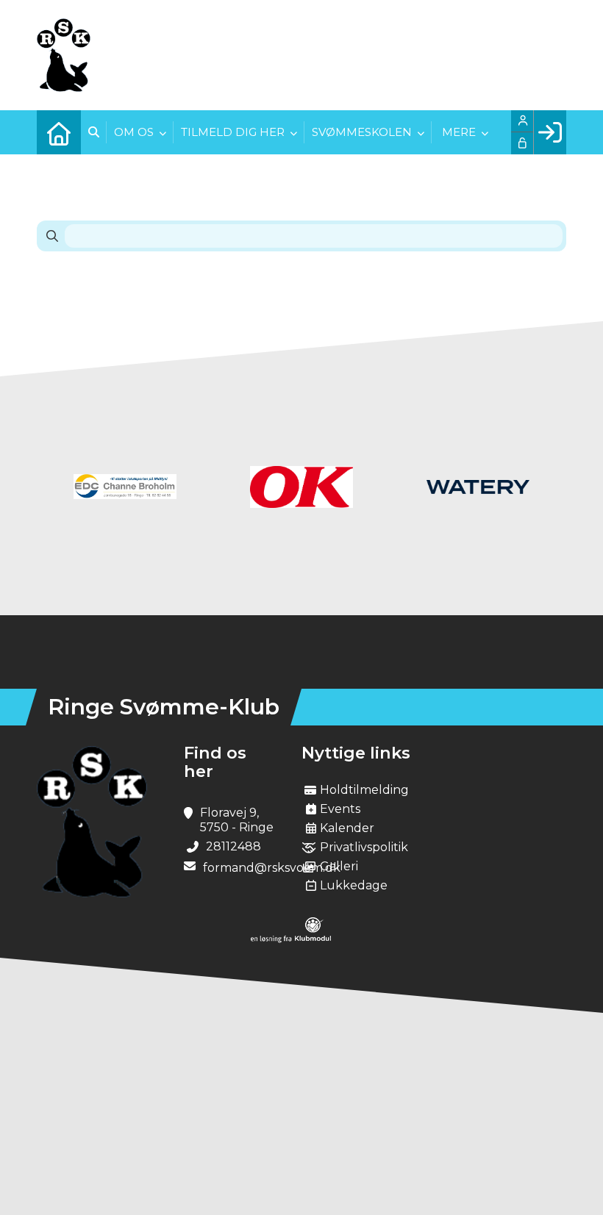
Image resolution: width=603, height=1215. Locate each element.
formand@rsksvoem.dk (271, 868)
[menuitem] (59, 132)
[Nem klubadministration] (291, 939)
